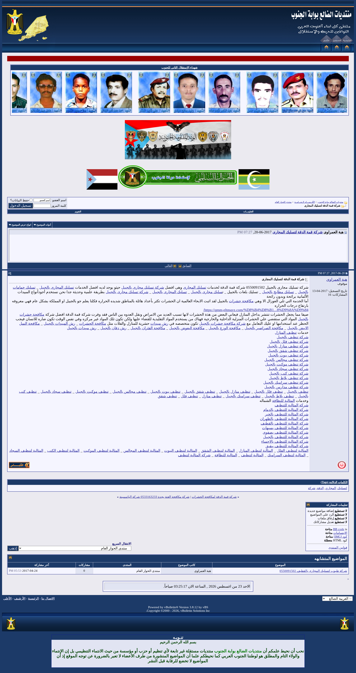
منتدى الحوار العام (283, 202)
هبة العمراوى (336, 279)
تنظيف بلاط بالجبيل (279, 396)
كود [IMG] (340, 536)
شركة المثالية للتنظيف (291, 405)
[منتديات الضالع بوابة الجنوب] (11, 630)
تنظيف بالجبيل (297, 392)
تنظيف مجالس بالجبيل (129, 392)
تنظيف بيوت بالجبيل (165, 392)
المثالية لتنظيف (252, 455)
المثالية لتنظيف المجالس (141, 451)
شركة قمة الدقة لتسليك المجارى (298, 232)
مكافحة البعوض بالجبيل (187, 328)
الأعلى (7, 598)
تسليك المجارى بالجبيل (56, 287)
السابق (186, 265)
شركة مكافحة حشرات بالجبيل (222, 323)
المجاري (330, 488)
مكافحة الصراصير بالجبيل (264, 328)
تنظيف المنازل (286, 333)
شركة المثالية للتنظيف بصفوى (285, 432)
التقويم (78, 211)
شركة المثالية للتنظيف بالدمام (285, 410)
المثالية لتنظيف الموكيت (101, 451)
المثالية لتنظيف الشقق (218, 451)
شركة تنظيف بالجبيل (292, 337)
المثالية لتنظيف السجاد (26, 451)
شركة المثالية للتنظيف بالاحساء (284, 441)
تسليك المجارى (194, 287)
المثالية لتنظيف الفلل (292, 451)
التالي (168, 265)
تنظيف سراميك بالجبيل (243, 396)
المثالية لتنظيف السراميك (286, 455)
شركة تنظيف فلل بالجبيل (289, 342)
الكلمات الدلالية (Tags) (334, 482)
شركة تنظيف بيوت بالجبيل (288, 355)
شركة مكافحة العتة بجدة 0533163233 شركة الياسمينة (154, 496)
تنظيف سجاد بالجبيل (56, 392)
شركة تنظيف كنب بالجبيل (288, 373)
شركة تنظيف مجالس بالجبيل (286, 360)
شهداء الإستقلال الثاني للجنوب (180, 67)
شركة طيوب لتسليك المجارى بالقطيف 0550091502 (313, 571)
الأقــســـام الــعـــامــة (304, 202)
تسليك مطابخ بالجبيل (278, 292)
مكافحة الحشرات (92, 323)
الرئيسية (33, 598)
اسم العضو (59, 200)
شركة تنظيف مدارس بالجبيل (286, 387)
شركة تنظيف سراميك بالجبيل (285, 382)
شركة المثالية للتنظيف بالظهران (284, 419)
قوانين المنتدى (337, 547)
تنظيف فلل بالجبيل (268, 392)
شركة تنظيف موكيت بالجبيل (286, 364)
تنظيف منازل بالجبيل (234, 392)
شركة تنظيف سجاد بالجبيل (287, 369)
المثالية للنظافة (283, 401)
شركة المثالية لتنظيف (194, 455)
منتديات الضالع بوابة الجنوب (330, 202)
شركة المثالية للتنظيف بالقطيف (284, 423)
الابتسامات (340, 533)
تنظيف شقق (167, 396)
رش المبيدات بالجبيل (59, 323)
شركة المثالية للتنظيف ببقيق (287, 446)
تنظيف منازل (212, 396)
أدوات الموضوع (44, 224)
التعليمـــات (248, 211)
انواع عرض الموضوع (21, 224)
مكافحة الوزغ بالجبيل (224, 328)
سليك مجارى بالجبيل (206, 292)
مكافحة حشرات (241, 301)
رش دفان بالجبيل (113, 328)
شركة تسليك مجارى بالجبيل (142, 287)
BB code (338, 529)
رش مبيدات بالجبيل (81, 328)
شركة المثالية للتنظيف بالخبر (286, 414)
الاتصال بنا (48, 598)
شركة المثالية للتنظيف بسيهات (285, 428)
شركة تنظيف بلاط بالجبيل (288, 378)
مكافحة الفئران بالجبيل (147, 328)
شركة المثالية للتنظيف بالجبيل (285, 437)
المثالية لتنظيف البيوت (180, 451)
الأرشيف (19, 598)
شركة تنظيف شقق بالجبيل (288, 351)
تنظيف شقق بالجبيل (199, 392)
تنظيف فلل (189, 396)
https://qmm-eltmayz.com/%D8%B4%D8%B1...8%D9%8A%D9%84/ (255, 310)
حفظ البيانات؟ (19, 200)
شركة (311, 488)
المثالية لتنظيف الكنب (63, 451)
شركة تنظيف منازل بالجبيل (287, 346)
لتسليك (342, 488)
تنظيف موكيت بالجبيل (92, 392)
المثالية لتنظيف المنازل (256, 451)
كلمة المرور (58, 205)
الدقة (320, 488)
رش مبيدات (159, 323)
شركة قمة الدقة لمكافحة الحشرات (214, 496)
